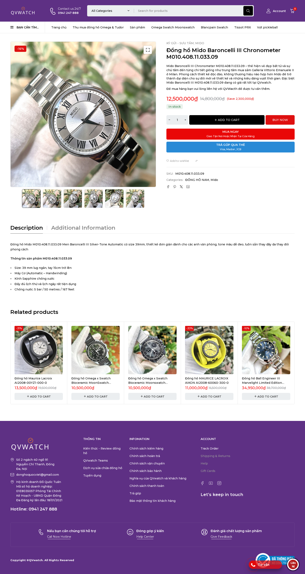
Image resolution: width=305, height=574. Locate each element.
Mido (214, 180)
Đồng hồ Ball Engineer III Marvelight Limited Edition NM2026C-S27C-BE (262, 383)
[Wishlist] (177, 161)
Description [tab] (26, 227)
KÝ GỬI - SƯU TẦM (180, 43)
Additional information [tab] (83, 227)
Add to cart (229, 120)
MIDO (199, 43)
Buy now (280, 120)
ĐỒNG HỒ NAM (197, 180)
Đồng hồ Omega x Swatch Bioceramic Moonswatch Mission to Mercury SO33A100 (150, 383)
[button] (148, 50)
